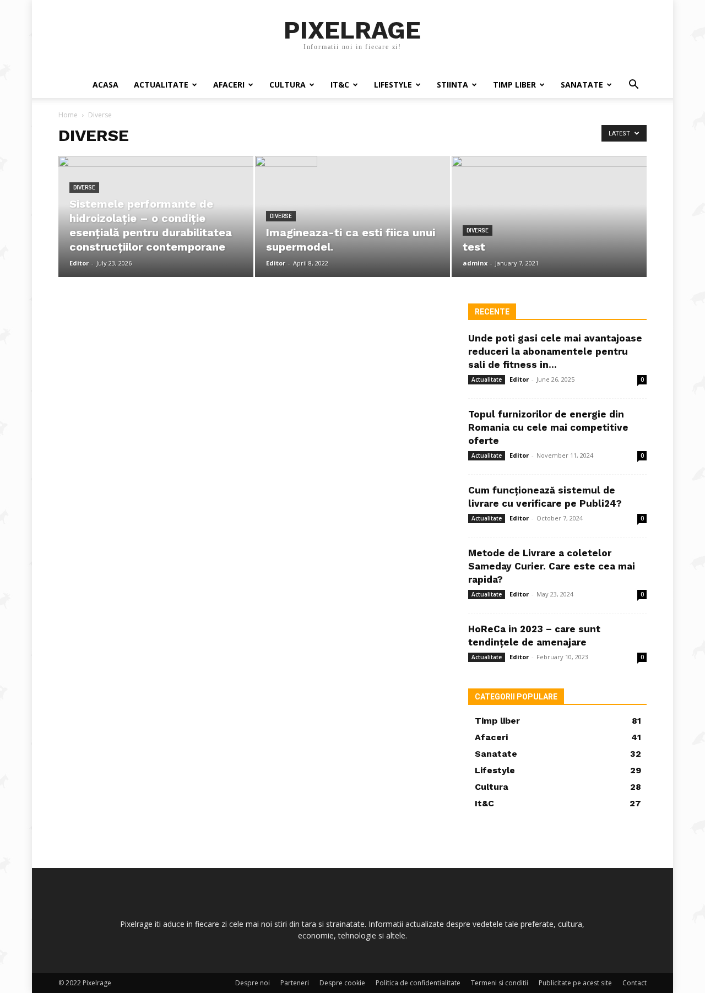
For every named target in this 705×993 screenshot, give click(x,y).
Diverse (84, 188)
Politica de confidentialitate (418, 982)
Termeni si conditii (499, 982)
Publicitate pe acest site (575, 982)
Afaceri (229, 84)
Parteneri (294, 982)
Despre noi (252, 982)
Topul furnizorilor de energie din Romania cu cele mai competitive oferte (548, 427)
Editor (79, 263)
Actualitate (161, 84)
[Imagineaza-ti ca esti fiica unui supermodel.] (352, 173)
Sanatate (582, 84)
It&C (339, 84)
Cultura (287, 84)
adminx (475, 263)
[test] (549, 216)
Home (68, 115)
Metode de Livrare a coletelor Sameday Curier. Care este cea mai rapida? (551, 566)
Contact (634, 982)
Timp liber (514, 84)
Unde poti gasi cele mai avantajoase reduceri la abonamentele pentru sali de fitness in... (555, 351)
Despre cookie (342, 982)
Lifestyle (393, 84)
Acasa (105, 84)
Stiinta (452, 84)
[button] (633, 85)
